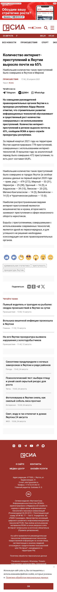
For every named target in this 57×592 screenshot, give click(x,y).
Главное (6, 328)
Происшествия (29, 42)
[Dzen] (23, 92)
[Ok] (20, 446)
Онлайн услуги (39, 468)
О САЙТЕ (20, 464)
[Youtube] (31, 446)
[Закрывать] (54, 567)
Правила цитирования (28, 530)
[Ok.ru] (34, 286)
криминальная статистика (17, 266)
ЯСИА (11, 83)
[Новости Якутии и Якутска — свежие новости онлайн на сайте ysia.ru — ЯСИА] (14, 28)
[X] (43, 286)
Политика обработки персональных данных (28, 556)
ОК (28, 586)
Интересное (11, 405)
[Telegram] (38, 286)
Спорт (45, 42)
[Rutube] (37, 446)
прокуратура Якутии (14, 270)
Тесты (8, 389)
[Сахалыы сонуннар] (34, 28)
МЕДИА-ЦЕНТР (17, 468)
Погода (9, 369)
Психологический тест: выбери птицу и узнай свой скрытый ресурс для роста (28, 381)
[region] (28, 578)
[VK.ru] (29, 286)
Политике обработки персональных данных (27, 577)
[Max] (43, 446)
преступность (39, 266)
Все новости (9, 42)
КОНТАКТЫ (35, 464)
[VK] (14, 446)
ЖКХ (8, 421)
